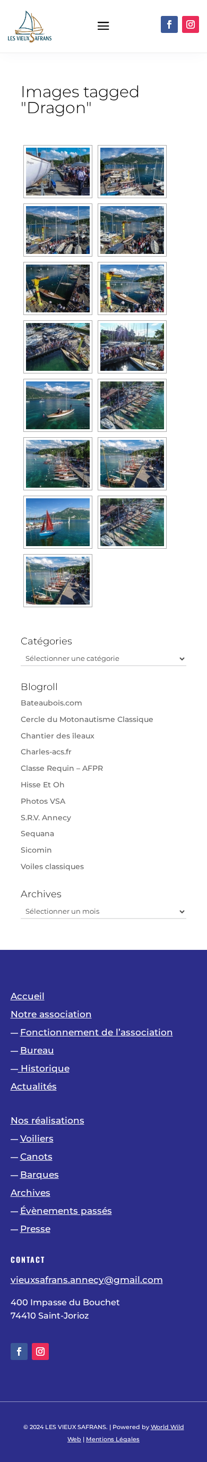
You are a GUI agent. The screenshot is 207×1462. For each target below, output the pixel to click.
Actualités (34, 1086)
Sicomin (36, 850)
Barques (39, 1174)
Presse (35, 1228)
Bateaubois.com (51, 703)
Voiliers (37, 1138)
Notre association (51, 1014)
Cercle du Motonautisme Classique (87, 719)
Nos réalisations (47, 1120)
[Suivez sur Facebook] (169, 24)
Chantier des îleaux (57, 736)
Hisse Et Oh (43, 784)
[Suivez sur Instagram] (190, 24)
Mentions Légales (113, 1439)
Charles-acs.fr (46, 751)
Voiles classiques (52, 866)
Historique (44, 1068)
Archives (30, 1192)
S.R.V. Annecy (46, 817)
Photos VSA (43, 801)
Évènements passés (66, 1210)
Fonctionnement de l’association (96, 1032)
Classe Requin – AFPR (62, 768)
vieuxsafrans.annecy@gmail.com (87, 1279)
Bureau (37, 1050)
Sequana (37, 833)
